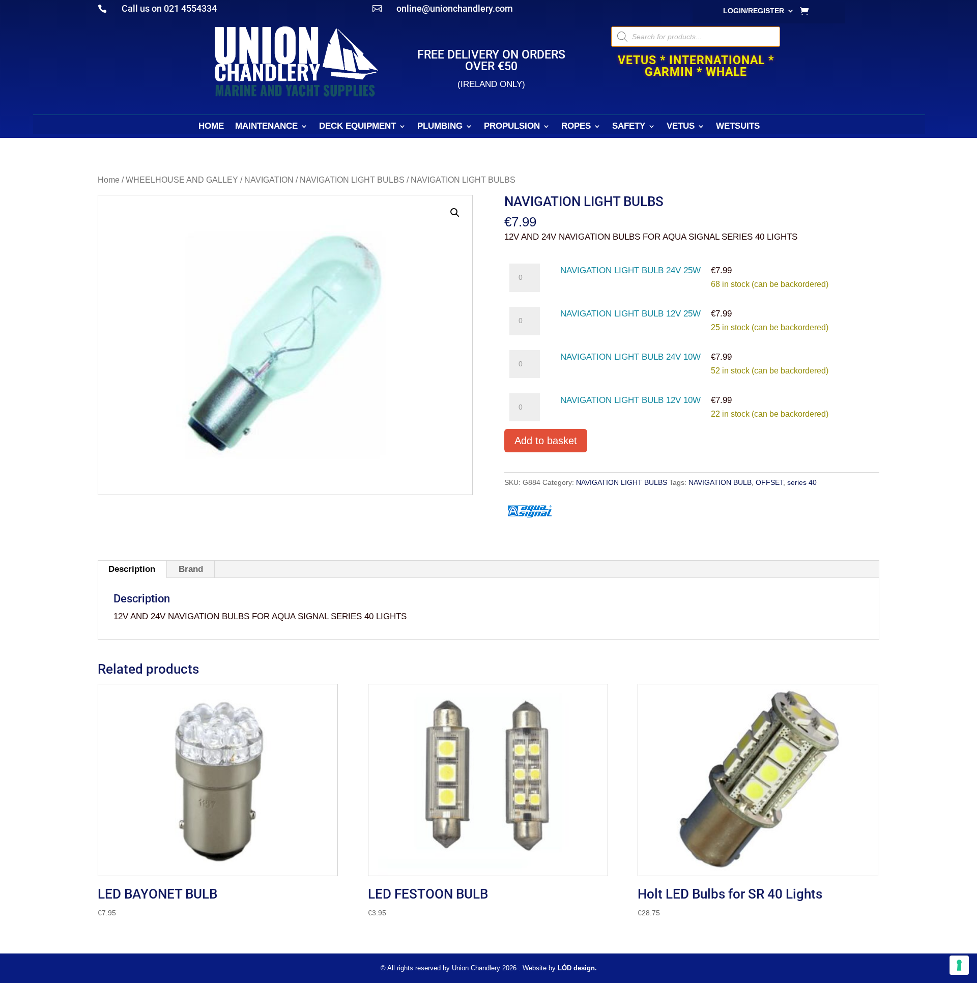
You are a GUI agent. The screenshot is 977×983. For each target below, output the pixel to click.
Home (109, 180)
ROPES (576, 127)
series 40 (802, 482)
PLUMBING (440, 127)
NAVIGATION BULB (720, 482)
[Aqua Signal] (529, 513)
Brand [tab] (191, 569)
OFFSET (769, 482)
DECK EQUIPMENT (357, 127)
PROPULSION (512, 127)
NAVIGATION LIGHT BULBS (352, 180)
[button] (455, 213)
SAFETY (628, 127)
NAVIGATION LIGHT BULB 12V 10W (630, 400)
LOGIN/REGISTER (753, 11)
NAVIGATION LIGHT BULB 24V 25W (630, 270)
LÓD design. (577, 968)
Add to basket (545, 440)
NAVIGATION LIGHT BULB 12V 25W (630, 314)
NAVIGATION (269, 180)
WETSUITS (738, 127)
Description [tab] (131, 569)
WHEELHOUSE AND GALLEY (182, 180)
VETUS (681, 127)
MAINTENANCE (266, 127)
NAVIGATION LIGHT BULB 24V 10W (630, 357)
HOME (211, 127)
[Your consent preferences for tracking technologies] (959, 965)
